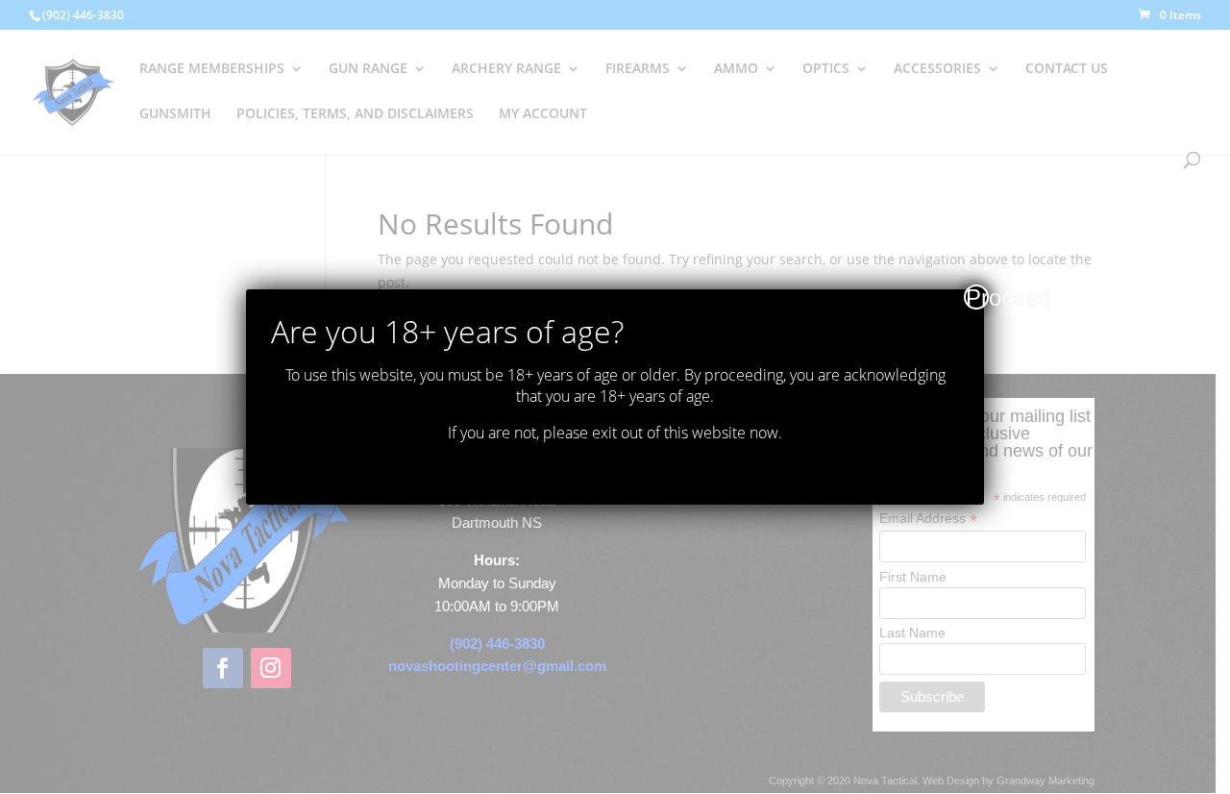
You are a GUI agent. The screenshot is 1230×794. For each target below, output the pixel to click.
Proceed (977, 297)
